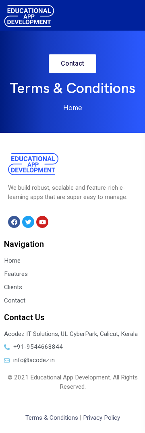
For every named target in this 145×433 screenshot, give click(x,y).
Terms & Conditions (51, 417)
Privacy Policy (101, 417)
